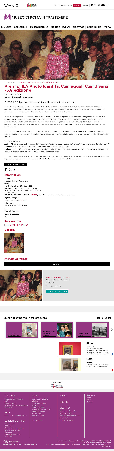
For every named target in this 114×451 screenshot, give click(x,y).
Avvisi (89, 399)
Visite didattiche (38, 407)
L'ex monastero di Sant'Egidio (15, 415)
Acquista (77, 5)
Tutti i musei (65, 5)
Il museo (6, 27)
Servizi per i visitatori (39, 403)
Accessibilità (36, 413)
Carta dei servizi (10, 403)
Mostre (55, 27)
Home (6, 82)
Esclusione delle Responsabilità (81, 444)
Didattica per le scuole (67, 411)
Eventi (66, 27)
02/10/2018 (98, 351)
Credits (94, 444)
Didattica (78, 27)
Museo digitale (39, 27)
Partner (89, 402)
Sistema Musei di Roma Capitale (16, 405)
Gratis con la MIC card (15, 164)
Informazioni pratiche (40, 399)
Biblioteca (8, 426)
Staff (6, 401)
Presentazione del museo (14, 399)
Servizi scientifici (15, 421)
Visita (107, 27)
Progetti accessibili (66, 420)
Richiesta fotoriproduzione (14, 428)
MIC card (35, 405)
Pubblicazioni (10, 424)
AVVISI (34, 195)
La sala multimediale (12, 430)
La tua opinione (38, 415)
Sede (7, 413)
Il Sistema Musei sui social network (49, 333)
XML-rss (108, 446)
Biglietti (23, 200)
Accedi (85, 5)
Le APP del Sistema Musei (13, 334)
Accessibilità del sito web (104, 445)
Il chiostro (8, 432)
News (89, 397)
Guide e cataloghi (38, 411)
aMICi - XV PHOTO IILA (58, 277)
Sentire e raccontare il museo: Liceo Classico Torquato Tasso (97, 365)
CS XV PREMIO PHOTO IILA (17, 225)
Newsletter (9, 407)
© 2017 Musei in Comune (54, 444)
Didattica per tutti (65, 413)
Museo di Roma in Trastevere (40, 17)
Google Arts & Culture (83, 334)
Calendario (94, 27)
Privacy (67, 444)
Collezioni (20, 27)
